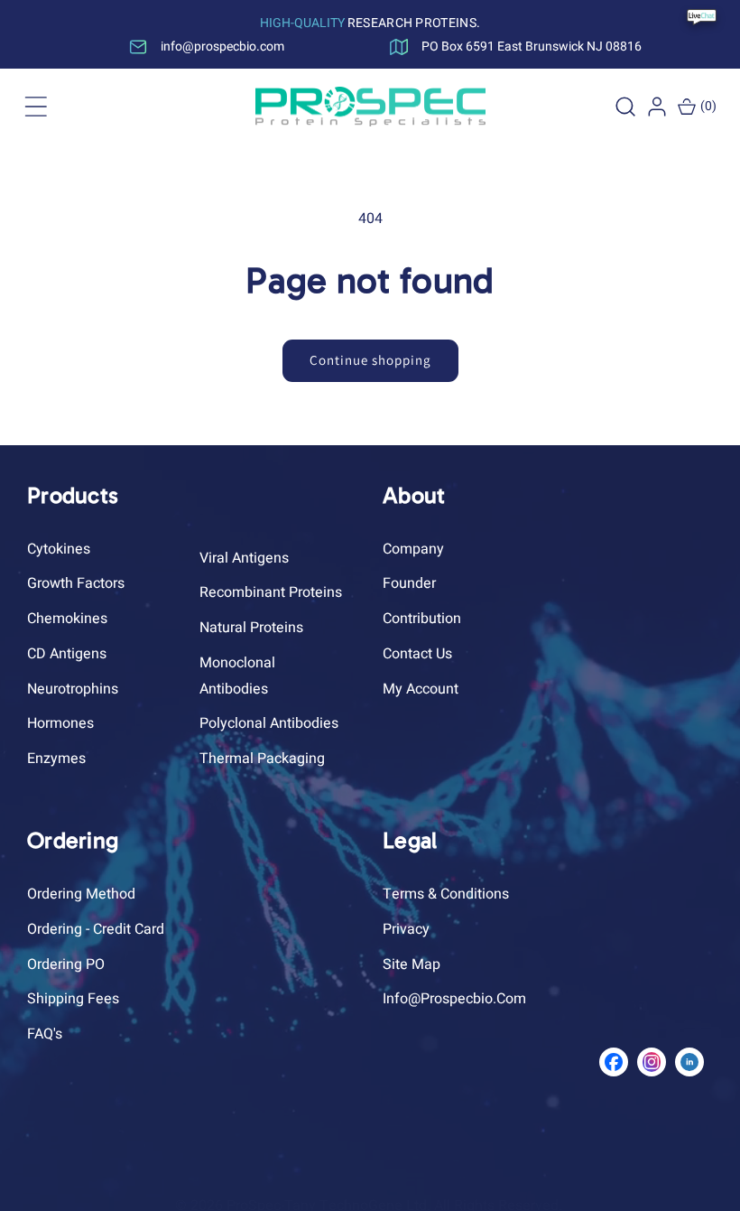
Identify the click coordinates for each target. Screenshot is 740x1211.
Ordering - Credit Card (95, 929)
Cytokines (58, 549)
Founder (409, 583)
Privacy (406, 929)
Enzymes (56, 758)
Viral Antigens (244, 558)
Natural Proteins (251, 627)
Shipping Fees (73, 999)
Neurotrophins (72, 689)
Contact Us (417, 654)
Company (413, 549)
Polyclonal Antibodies (268, 723)
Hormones (60, 723)
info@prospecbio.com (454, 999)
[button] (36, 106)
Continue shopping (370, 359)
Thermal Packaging (262, 758)
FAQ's (44, 1034)
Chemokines (67, 618)
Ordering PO (66, 964)
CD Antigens (66, 654)
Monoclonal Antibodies (237, 676)
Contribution (422, 618)
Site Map (411, 964)
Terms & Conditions (446, 894)
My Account (420, 689)
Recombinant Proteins (270, 592)
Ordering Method (81, 894)
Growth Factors (76, 583)
